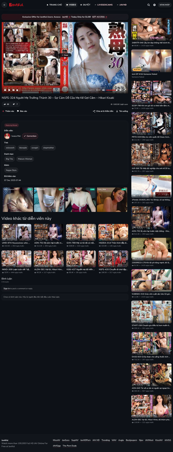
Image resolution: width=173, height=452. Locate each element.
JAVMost (149, 440)
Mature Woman (25, 159)
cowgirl (35, 147)
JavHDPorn (85, 440)
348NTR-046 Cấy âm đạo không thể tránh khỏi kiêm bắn (151, 42)
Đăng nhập (165, 5)
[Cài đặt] (154, 5)
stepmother (48, 147)
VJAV (114, 440)
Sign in (7, 288)
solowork (10, 147)
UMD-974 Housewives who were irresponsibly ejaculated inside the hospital (16, 242)
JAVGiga (57, 445)
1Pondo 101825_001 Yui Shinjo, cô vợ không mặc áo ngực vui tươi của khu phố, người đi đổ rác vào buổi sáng (151, 199)
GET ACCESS (98, 16)
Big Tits (9, 159)
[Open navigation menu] (4, 5)
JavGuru (65, 440)
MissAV (56, 440)
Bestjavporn (131, 440)
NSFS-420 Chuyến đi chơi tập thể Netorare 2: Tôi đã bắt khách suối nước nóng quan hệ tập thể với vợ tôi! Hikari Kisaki (113, 269)
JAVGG (168, 440)
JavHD (65, 16)
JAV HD (96, 440)
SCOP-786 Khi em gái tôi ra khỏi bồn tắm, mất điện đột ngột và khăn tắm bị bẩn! (151, 105)
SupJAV (74, 440)
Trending (106, 440)
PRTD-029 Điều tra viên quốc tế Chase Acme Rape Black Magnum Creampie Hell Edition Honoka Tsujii (151, 137)
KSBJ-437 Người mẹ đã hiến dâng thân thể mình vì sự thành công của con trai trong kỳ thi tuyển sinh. (81, 269)
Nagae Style (11, 170)
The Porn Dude (70, 445)
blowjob (23, 147)
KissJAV (159, 440)
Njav (141, 440)
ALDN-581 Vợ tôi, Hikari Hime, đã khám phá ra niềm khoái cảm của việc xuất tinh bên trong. (48, 269)
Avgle (121, 440)
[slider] (55, 90)
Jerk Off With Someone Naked (144, 74)
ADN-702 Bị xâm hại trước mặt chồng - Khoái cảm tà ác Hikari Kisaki (48, 242)
